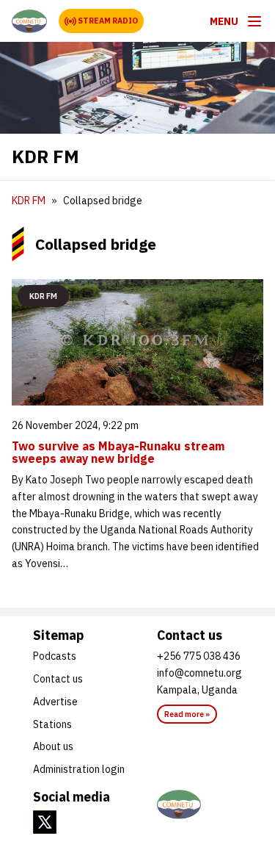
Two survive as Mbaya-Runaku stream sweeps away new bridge (118, 453)
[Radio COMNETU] (199, 804)
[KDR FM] (29, 21)
